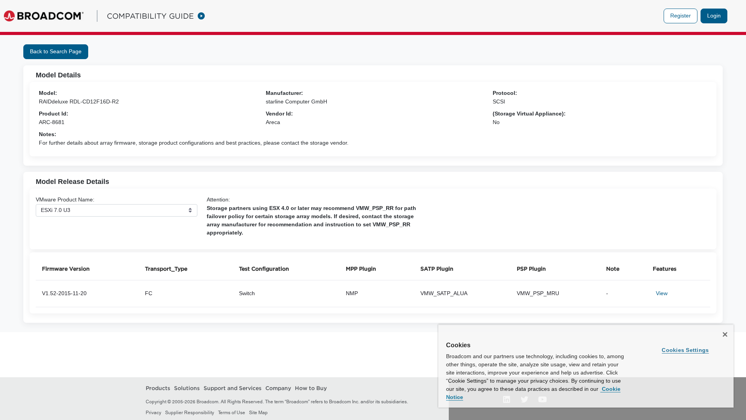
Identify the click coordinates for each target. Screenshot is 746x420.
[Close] (725, 334)
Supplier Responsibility (189, 412)
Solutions (187, 388)
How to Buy (311, 388)
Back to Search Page (56, 51)
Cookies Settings (685, 350)
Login (714, 15)
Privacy (153, 412)
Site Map (258, 412)
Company (278, 388)
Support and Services (232, 388)
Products (158, 388)
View (662, 293)
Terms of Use (231, 412)
